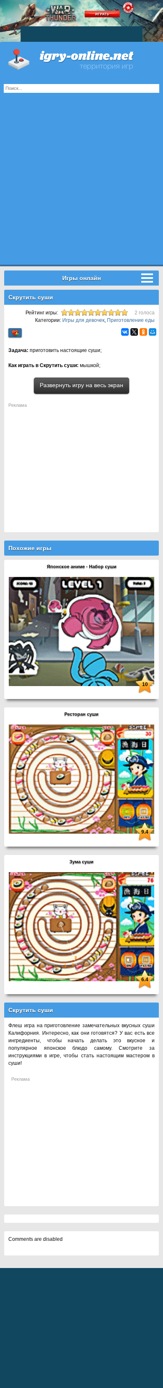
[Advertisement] (81, 183)
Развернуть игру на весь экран (81, 385)
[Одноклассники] (143, 332)
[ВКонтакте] (125, 332)
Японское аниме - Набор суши (82, 566)
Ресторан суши (81, 714)
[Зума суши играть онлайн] (81, 926)
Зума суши (81, 861)
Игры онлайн (81, 58)
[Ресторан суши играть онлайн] (81, 779)
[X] (134, 332)
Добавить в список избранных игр (15, 333)
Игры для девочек (83, 320)
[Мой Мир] (152, 332)
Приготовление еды (131, 320)
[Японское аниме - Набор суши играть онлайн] (81, 631)
